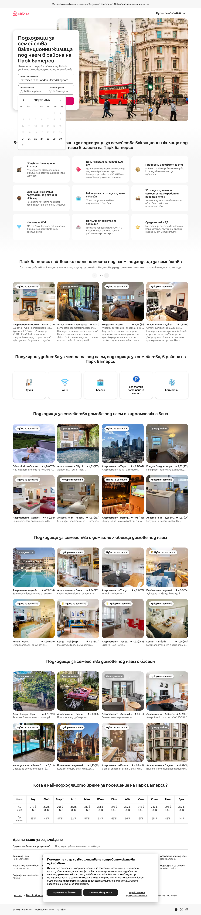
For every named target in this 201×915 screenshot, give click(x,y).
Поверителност (44, 909)
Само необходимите (100, 892)
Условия (61, 909)
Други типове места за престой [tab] (31, 846)
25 (29, 138)
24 (23, 138)
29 (54, 138)
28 (48, 138)
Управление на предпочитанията (136, 894)
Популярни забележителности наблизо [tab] (77, 846)
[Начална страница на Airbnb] (21, 13)
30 (60, 138)
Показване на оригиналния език (131, 4)
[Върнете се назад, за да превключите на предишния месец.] (23, 100)
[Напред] (106, 275)
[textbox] (32, 91)
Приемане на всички (64, 892)
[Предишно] (94, 275)
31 (23, 145)
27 (42, 138)
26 (35, 138)
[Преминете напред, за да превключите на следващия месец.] (60, 100)
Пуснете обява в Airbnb (171, 13)
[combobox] (46, 80)
